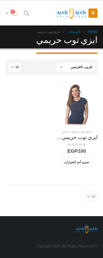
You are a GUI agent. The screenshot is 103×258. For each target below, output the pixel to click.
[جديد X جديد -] (71, 13)
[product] (77, 103)
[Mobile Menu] (93, 13)
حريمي (66, 131)
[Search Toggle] (26, 13)
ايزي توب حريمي (81, 131)
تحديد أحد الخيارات (76, 162)
